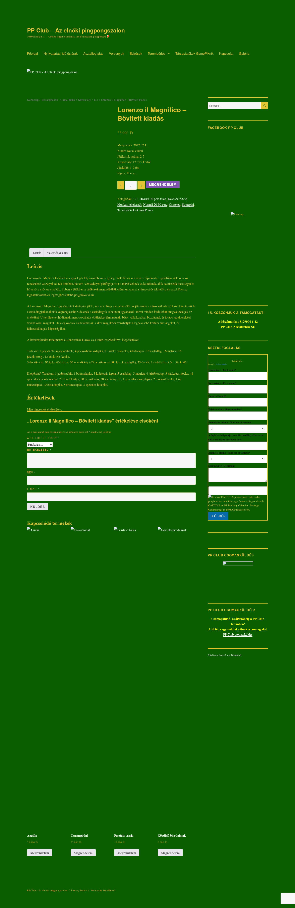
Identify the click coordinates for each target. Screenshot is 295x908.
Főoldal (32, 53)
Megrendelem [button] (39, 852)
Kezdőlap (33, 100)
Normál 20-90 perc (155, 204)
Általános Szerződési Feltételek (225, 655)
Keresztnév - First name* (222, 383)
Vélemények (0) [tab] (57, 252)
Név (31, 472)
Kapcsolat (226, 53)
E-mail (33, 489)
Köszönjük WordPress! (103, 890)
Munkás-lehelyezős (129, 204)
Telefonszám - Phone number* (225, 409)
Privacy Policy (79, 890)
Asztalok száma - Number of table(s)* (229, 452)
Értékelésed (39, 449)
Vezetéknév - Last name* (222, 370)
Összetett (174, 204)
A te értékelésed (43, 438)
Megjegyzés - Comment (221, 465)
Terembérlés (156, 53)
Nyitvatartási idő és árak (61, 53)
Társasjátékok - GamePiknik (58, 100)
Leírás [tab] (37, 252)
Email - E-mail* (217, 396)
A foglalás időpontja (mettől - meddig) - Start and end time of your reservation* (235, 437)
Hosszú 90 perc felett (153, 199)
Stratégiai (188, 204)
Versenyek (116, 53)
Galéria (244, 53)
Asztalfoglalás (93, 53)
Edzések (136, 53)
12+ (96, 100)
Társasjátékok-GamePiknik (194, 53)
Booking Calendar (221, 364)
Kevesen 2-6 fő (177, 199)
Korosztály (84, 100)
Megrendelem (162, 184)
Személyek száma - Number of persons (229, 422)
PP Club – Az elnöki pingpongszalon (76, 30)
